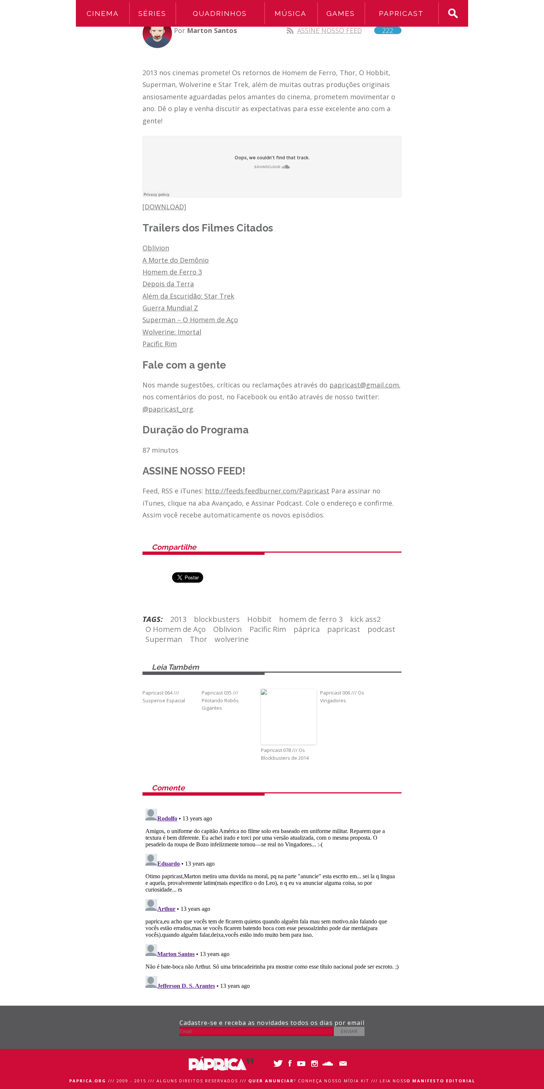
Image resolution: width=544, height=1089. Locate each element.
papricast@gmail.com (364, 384)
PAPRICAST (401, 13)
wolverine (232, 639)
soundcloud (328, 1063)
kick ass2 (365, 619)
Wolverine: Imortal (171, 331)
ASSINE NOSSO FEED (345, 30)
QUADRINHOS (220, 13)
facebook (289, 1063)
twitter (276, 1063)
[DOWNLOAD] (164, 206)
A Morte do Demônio (175, 260)
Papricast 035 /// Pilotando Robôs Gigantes (220, 700)
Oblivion (155, 247)
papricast (343, 629)
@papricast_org (167, 408)
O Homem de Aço (175, 629)
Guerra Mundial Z (170, 307)
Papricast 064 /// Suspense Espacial (163, 696)
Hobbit (259, 619)
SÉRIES (152, 13)
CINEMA (103, 13)
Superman (163, 639)
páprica (306, 629)
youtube (302, 1063)
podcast (381, 629)
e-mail (341, 1063)
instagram (315, 1063)
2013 (178, 619)
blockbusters (217, 619)
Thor (198, 639)
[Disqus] (272, 898)
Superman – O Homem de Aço (190, 319)
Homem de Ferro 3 (172, 271)
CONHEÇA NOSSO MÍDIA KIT (333, 1080)
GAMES (340, 13)
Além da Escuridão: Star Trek (188, 296)
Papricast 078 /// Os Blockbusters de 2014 (285, 754)
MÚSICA (290, 13)
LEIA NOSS (427, 1080)
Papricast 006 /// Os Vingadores (342, 696)
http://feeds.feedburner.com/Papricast (267, 490)
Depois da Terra (168, 283)
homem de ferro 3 (311, 619)
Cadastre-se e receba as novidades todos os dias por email (272, 1023)
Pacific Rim (159, 343)
